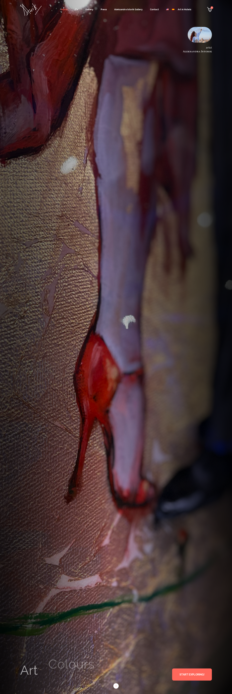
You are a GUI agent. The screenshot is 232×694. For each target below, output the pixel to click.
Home (64, 9)
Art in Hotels (184, 9)
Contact (154, 9)
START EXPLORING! (192, 674)
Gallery (89, 9)
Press (104, 9)
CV (76, 9)
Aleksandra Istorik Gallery (128, 9)
